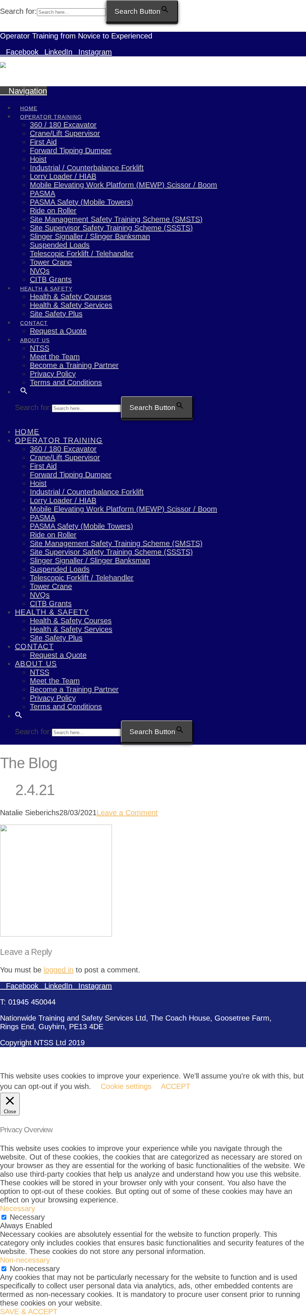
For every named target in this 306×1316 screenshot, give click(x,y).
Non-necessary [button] (25, 1260)
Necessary (27, 1217)
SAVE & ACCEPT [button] (28, 1311)
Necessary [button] (17, 1208)
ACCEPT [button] (175, 1086)
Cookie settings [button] (126, 1086)
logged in (59, 970)
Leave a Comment (127, 812)
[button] (23, 91)
